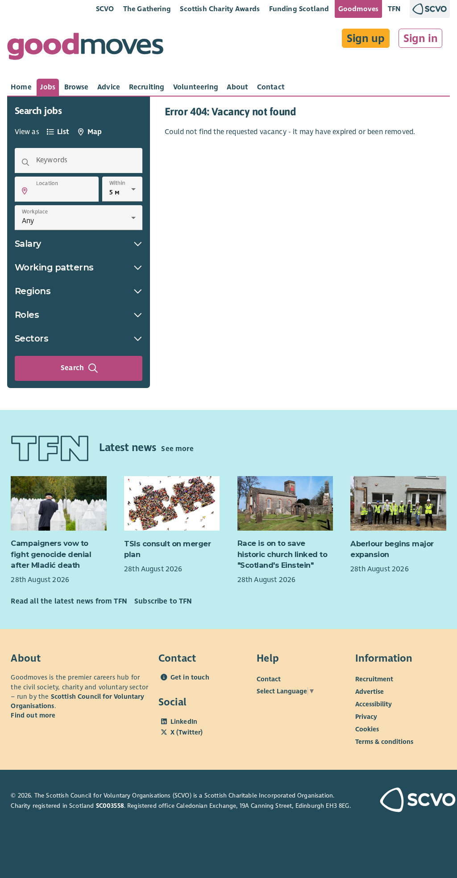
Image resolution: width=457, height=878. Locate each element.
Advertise (369, 692)
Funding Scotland (299, 8)
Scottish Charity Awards (220, 8)
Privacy (366, 717)
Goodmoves (358, 8)
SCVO (105, 8)
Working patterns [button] (54, 267)
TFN (394, 8)
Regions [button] (33, 291)
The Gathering (147, 8)
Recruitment (374, 679)
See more (177, 448)
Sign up (366, 38)
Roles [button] (27, 314)
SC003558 (110, 806)
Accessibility (373, 704)
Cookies (367, 729)
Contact (269, 679)
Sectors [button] (32, 338)
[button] (24, 190)
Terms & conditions (384, 742)
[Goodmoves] (85, 48)
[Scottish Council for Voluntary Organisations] (413, 801)
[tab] (21, 87)
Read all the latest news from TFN (69, 601)
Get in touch (189, 677)
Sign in (420, 38)
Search (72, 367)
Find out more (33, 715)
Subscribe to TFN (163, 601)
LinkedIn (183, 722)
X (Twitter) (186, 732)
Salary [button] (28, 243)
